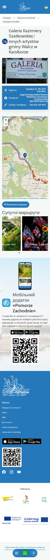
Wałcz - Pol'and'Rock (21, 244)
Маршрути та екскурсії (11, 408)
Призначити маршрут (16, 204)
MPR (4, 418)
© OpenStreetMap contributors (37, 198)
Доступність (7, 422)
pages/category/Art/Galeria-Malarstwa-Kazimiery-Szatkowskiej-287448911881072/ (34, 98)
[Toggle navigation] (25, 553)
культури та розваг (11, 21)
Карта (4, 413)
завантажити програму (11, 432)
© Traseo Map (21, 198)
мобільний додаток (10, 427)
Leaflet (13, 198)
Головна (7, 18)
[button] (25, 155)
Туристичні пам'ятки (26, 18)
